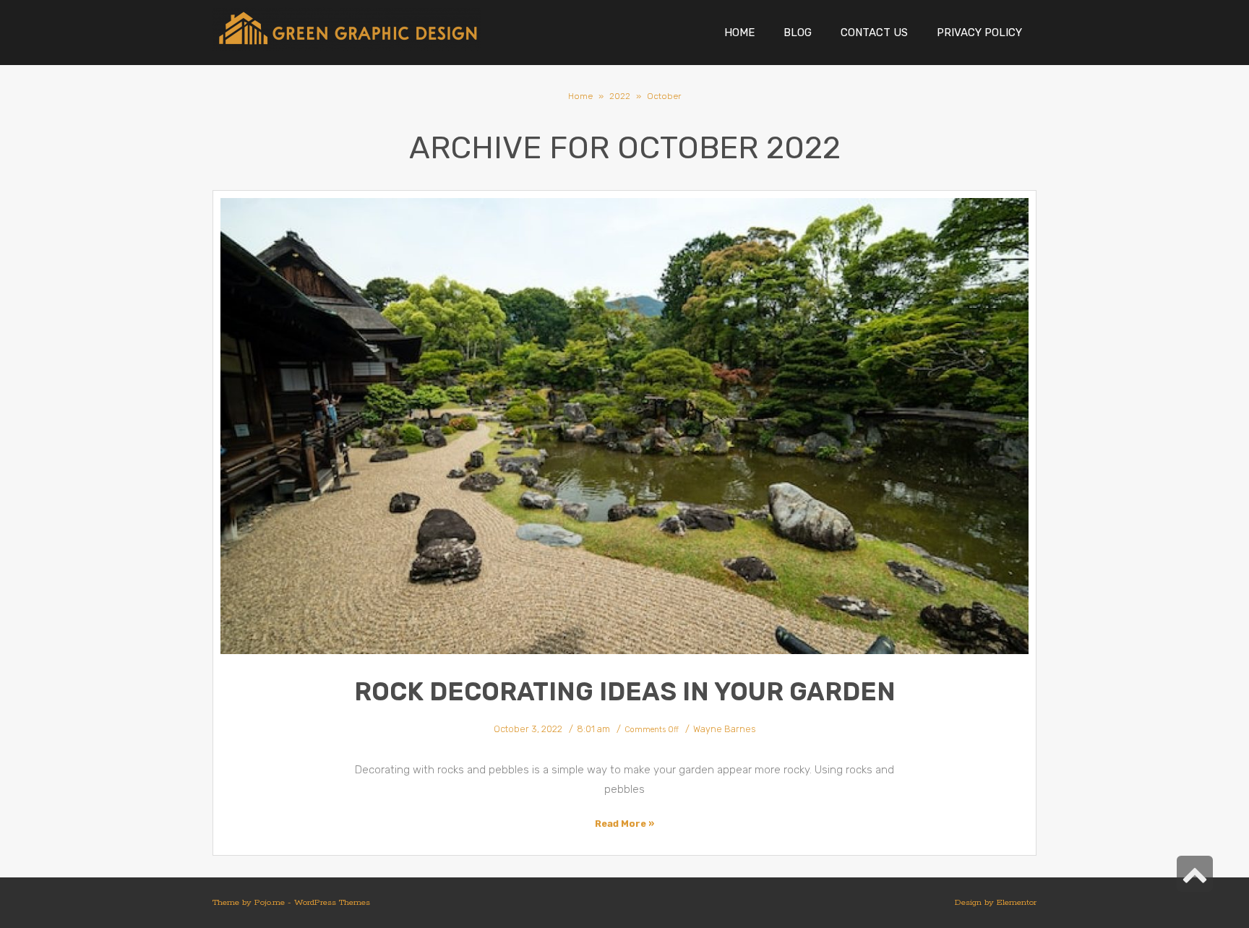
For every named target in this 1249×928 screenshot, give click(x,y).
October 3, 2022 (528, 728)
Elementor (1016, 902)
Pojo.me (269, 902)
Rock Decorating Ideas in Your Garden (625, 691)
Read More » (624, 823)
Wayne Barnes (724, 728)
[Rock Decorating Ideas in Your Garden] (624, 426)
